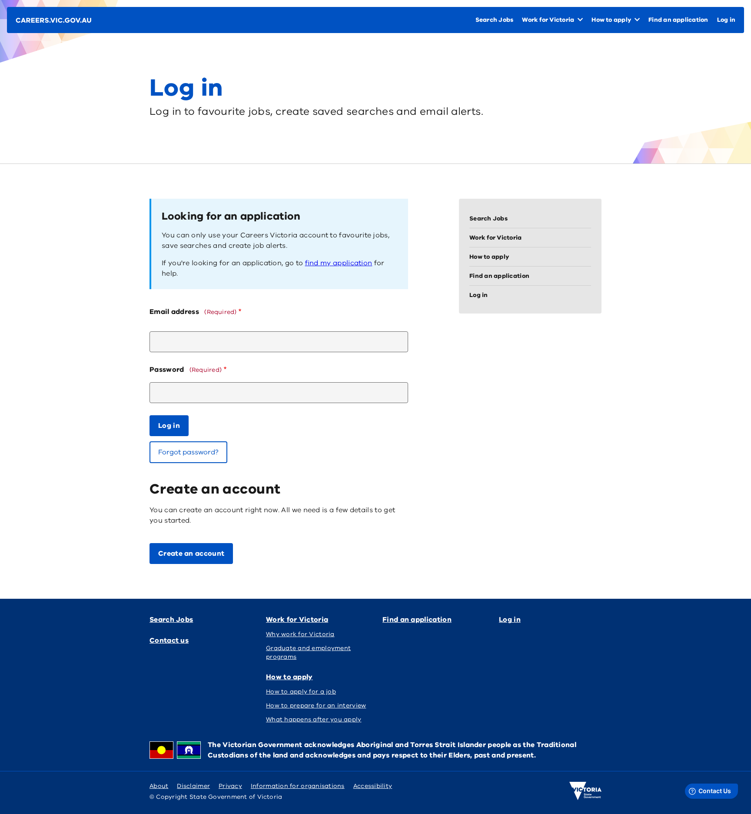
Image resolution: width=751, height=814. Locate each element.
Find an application (417, 619)
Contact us (169, 640)
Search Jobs (171, 619)
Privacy (230, 786)
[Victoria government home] (585, 791)
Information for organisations (298, 786)
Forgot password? (188, 452)
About (159, 786)
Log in (510, 619)
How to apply (289, 677)
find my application (338, 263)
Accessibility (372, 786)
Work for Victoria (297, 619)
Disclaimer (193, 786)
